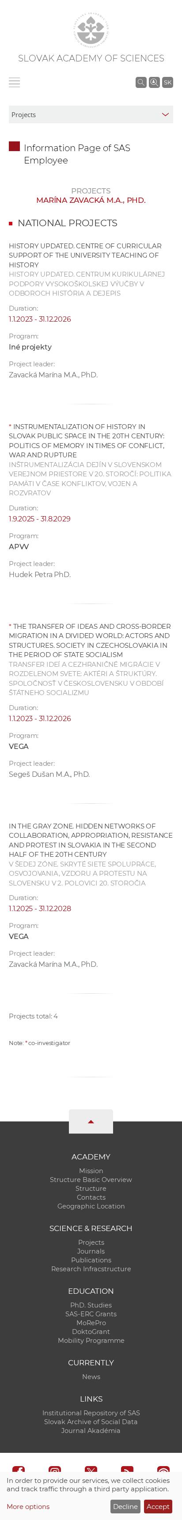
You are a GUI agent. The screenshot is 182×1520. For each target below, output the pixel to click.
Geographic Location (91, 1206)
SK (167, 82)
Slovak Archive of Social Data (91, 1422)
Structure (91, 1189)
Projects (91, 1242)
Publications (91, 1260)
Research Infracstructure (91, 1269)
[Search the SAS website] (141, 82)
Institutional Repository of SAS (91, 1413)
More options (28, 1506)
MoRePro (91, 1323)
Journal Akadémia (91, 1431)
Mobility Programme (91, 1341)
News (91, 1377)
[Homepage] (91, 30)
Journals (91, 1251)
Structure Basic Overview (91, 1180)
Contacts (91, 1197)
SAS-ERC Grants (91, 1314)
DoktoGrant (91, 1332)
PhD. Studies (91, 1305)
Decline (125, 1506)
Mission (91, 1171)
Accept (158, 1506)
